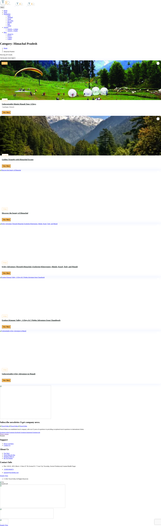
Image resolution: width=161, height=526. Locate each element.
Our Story (7, 453)
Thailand (10, 17)
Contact (9, 37)
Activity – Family (12, 31)
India (8, 15)
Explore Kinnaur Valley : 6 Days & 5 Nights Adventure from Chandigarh (31, 320)
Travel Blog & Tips (9, 455)
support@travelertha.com (11, 472)
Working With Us (9, 456)
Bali (8, 24)
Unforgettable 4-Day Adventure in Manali (18, 374)
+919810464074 (9, 469)
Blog (5, 32)
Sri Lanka (10, 20)
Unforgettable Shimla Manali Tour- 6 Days (19, 104)
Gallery (9, 39)
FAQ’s (9, 36)
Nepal (9, 19)
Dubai (9, 26)
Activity (6, 27)
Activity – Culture (12, 29)
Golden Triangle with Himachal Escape (17, 159)
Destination (7, 14)
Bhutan (9, 22)
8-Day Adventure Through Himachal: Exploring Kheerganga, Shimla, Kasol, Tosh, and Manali (40, 267)
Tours (5, 12)
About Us (10, 34)
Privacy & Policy (9, 444)
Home (5, 10)
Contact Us (7, 445)
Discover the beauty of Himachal (15, 213)
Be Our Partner (8, 458)
